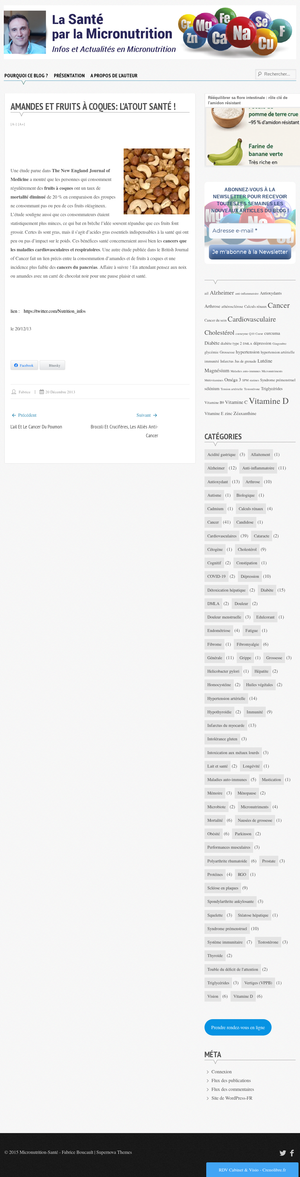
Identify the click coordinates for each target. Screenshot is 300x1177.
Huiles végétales (259, 684)
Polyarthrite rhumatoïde (227, 861)
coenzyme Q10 (245, 334)
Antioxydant (217, 481)
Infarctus (226, 361)
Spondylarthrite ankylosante (230, 901)
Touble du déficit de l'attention (232, 969)
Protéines (215, 874)
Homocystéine (219, 684)
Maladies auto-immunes (245, 371)
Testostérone (252, 389)
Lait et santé (217, 766)
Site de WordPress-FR (232, 1098)
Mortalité (215, 820)
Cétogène (215, 549)
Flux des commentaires (233, 1089)
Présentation (69, 75)
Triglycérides (272, 388)
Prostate (268, 861)
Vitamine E (214, 413)
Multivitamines (213, 380)
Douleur (241, 603)
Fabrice (24, 391)
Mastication (271, 779)
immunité (211, 361)
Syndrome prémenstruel (278, 379)
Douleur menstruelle (224, 617)
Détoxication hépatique (226, 590)
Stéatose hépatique (253, 915)
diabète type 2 (231, 343)
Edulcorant (265, 617)
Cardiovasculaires (221, 536)
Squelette (215, 915)
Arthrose (212, 306)
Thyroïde (215, 955)
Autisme (214, 495)
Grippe (245, 657)
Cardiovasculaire (252, 319)
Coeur (259, 334)
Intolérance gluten (222, 739)
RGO (242, 874)
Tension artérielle (232, 389)
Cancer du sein (215, 320)
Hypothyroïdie (219, 712)
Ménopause (247, 793)
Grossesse (227, 352)
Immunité (255, 712)
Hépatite (261, 671)
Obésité (213, 833)
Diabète (211, 342)
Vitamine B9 (214, 402)
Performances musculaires (228, 847)
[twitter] (282, 1153)
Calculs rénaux (255, 306)
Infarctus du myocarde (225, 725)
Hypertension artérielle (226, 698)
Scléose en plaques (222, 888)
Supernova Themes (114, 1152)
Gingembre (279, 343)
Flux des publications (231, 1080)
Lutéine (265, 360)
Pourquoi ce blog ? (26, 75)
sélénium (211, 388)
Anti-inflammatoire (258, 468)
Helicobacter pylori (223, 671)
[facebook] (292, 1153)
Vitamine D (269, 400)
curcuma (272, 333)
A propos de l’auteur (114, 75)
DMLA (247, 343)
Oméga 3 (232, 379)
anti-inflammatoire (247, 293)
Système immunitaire (225, 942)
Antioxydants (271, 293)
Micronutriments (272, 371)
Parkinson (243, 833)
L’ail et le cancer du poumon (36, 426)
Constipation (246, 563)
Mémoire (214, 793)
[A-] (14, 124)
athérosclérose (232, 306)
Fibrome (214, 644)
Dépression (250, 576)
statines (254, 380)
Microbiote (216, 806)
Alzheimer (222, 292)
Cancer (279, 305)
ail (206, 293)
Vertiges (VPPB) (258, 982)
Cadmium (215, 508)
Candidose (244, 522)
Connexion (222, 1071)
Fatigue (252, 630)
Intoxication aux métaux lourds (233, 752)
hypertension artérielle (278, 352)
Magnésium (216, 370)
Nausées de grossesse (255, 820)
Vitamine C (236, 402)
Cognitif (214, 563)
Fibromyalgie (248, 644)
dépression (262, 343)
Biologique (245, 495)
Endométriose (218, 630)
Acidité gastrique (221, 454)
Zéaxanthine (244, 413)
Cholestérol (219, 332)
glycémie (211, 352)
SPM (245, 380)
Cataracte (261, 536)
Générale (214, 657)
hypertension (248, 352)
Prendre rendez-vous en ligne (238, 1027)
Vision (212, 996)
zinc (228, 413)
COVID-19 (216, 576)
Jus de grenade (245, 361)
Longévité (251, 766)
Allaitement (260, 454)
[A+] (21, 124)
